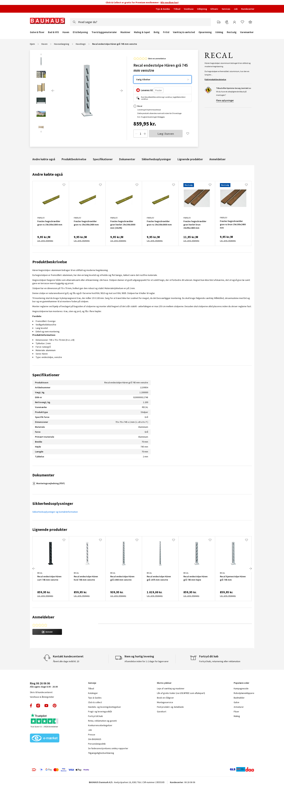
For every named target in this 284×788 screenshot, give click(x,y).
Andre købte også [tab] (47, 174)
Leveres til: (147, 90)
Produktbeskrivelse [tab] (49, 261)
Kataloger (93, 693)
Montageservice (165, 702)
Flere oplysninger (225, 100)
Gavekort (161, 711)
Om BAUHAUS (94, 739)
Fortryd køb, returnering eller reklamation (219, 661)
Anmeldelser (217, 159)
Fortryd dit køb (95, 716)
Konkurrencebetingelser (100, 725)
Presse (91, 734)
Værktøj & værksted (184, 32)
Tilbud (177, 8)
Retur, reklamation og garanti (102, 720)
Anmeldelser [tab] (43, 617)
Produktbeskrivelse (74, 159)
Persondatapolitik (97, 743)
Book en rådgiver (165, 697)
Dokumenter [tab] (43, 475)
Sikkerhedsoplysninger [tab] (52, 503)
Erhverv (214, 8)
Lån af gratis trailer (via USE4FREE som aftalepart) (181, 693)
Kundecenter (247, 8)
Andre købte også (43, 159)
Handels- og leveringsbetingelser (104, 706)
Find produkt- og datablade (170, 706)
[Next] (121, 90)
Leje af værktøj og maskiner (170, 688)
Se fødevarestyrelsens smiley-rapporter (108, 748)
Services (226, 8)
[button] (47, 632)
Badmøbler (239, 697)
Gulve (236, 702)
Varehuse (188, 8)
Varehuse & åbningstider (42, 696)
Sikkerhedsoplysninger (156, 159)
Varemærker (247, 32)
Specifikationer (103, 159)
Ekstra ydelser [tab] (164, 682)
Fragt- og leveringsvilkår (100, 711)
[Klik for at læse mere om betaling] (80, 769)
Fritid (166, 32)
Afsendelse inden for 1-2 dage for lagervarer (147, 661)
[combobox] (140, 22)
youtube (46, 705)
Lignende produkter (190, 159)
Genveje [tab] (92, 682)
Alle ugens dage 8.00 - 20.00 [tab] (44, 684)
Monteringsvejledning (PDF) (50, 483)
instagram (38, 705)
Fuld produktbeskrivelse (215, 79)
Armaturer (239, 706)
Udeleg (219, 32)
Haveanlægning (61, 43)
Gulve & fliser (37, 32)
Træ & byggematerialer (104, 32)
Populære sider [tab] (241, 682)
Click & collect (95, 702)
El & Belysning (80, 32)
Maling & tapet (142, 32)
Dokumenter (127, 159)
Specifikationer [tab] (45, 374)
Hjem (32, 43)
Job (236, 8)
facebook (31, 705)
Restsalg (232, 32)
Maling (237, 716)
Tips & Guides (163, 8)
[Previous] (53, 90)
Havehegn (81, 43)
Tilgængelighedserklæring (101, 752)
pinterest (54, 705)
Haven (65, 32)
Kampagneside (241, 688)
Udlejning (202, 8)
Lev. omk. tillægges (45, 240)
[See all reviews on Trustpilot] (44, 719)
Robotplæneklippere (244, 693)
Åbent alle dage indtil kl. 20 (66, 661)
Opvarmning (205, 32)
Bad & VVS (53, 32)
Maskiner (125, 32)
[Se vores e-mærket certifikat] (44, 738)
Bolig (156, 32)
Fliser (236, 711)
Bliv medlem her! (169, 2)
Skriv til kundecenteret (41, 692)
